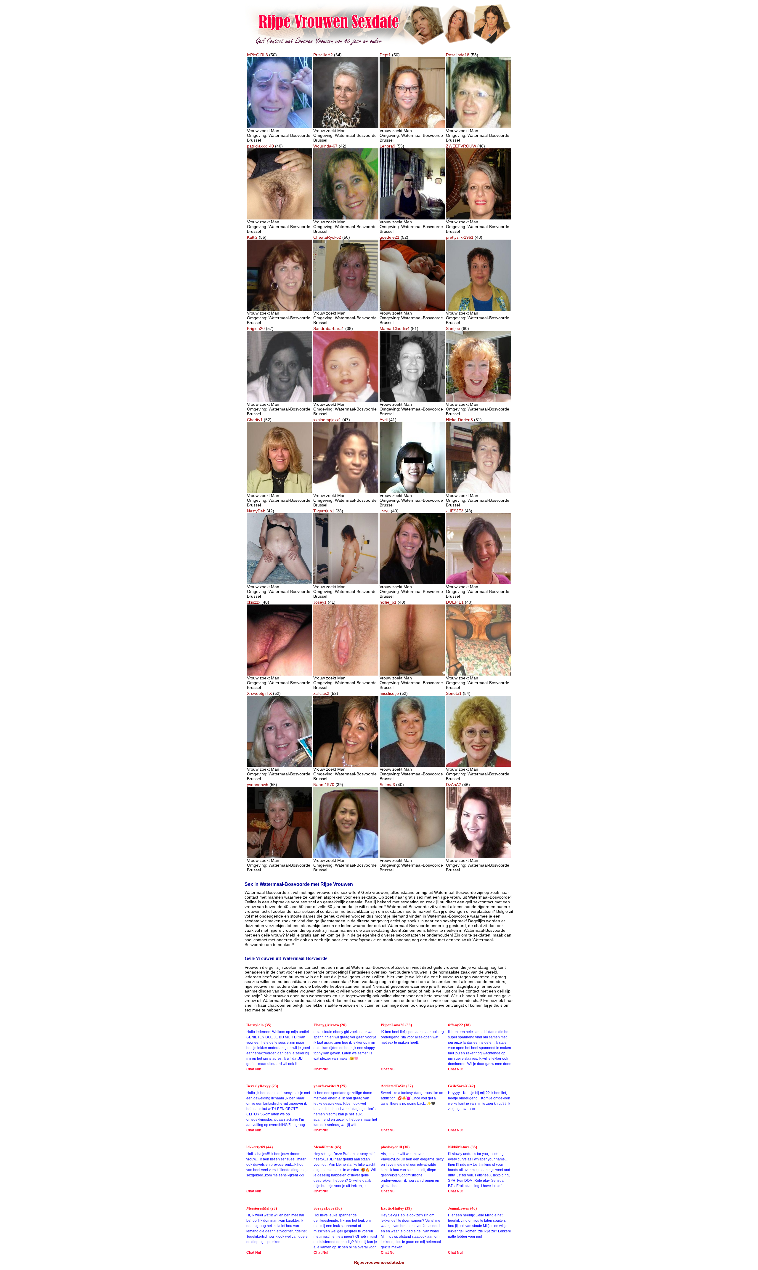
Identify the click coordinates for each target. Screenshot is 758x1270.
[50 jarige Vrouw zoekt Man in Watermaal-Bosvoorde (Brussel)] (279, 126)
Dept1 (385, 54)
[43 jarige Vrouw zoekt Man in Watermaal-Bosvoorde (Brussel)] (478, 583)
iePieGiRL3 (257, 54)
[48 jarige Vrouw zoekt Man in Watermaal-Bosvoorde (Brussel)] (478, 218)
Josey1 (320, 602)
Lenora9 (387, 146)
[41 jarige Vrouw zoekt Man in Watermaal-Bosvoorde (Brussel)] (412, 491)
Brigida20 (256, 328)
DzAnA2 (453, 784)
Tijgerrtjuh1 (323, 511)
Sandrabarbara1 (328, 328)
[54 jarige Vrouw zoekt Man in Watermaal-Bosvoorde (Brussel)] (478, 765)
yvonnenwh (257, 784)
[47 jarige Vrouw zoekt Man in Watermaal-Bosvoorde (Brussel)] (345, 491)
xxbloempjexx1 (327, 419)
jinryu (385, 511)
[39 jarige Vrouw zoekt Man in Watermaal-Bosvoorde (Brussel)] (345, 856)
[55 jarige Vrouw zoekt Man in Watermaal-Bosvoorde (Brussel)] (412, 218)
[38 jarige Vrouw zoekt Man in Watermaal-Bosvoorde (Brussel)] (345, 400)
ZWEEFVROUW (461, 146)
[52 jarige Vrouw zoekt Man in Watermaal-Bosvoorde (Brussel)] (412, 309)
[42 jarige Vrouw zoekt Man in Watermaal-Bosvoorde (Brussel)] (345, 218)
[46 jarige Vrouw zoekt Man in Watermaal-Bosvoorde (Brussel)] (478, 856)
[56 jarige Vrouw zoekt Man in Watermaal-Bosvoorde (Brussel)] (279, 309)
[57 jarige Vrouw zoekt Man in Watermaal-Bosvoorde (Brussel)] (279, 400)
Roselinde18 (457, 54)
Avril (384, 419)
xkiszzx (253, 602)
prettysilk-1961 (459, 237)
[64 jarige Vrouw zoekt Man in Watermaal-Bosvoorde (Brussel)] (345, 126)
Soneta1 (454, 693)
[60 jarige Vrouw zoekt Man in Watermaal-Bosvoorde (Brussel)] (478, 400)
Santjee (453, 328)
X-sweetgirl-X (259, 693)
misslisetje (389, 693)
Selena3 (387, 784)
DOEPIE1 (455, 602)
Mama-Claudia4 (394, 328)
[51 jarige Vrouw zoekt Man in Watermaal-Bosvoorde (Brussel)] (412, 400)
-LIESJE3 (454, 511)
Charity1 (255, 419)
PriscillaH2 (323, 54)
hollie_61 (388, 602)
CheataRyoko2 (327, 237)
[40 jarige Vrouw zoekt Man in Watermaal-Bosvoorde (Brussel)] (279, 218)
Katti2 (252, 237)
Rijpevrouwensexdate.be (379, 1262)
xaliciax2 (321, 693)
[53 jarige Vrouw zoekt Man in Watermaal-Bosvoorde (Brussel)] (478, 126)
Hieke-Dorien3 (459, 419)
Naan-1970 (323, 784)
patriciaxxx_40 (260, 146)
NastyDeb (256, 511)
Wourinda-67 (325, 146)
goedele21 (389, 237)
